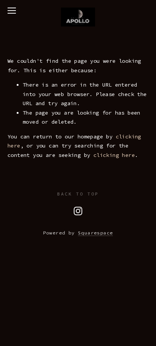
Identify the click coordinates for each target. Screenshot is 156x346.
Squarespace (95, 233)
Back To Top (78, 194)
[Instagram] (78, 211)
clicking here (114, 155)
